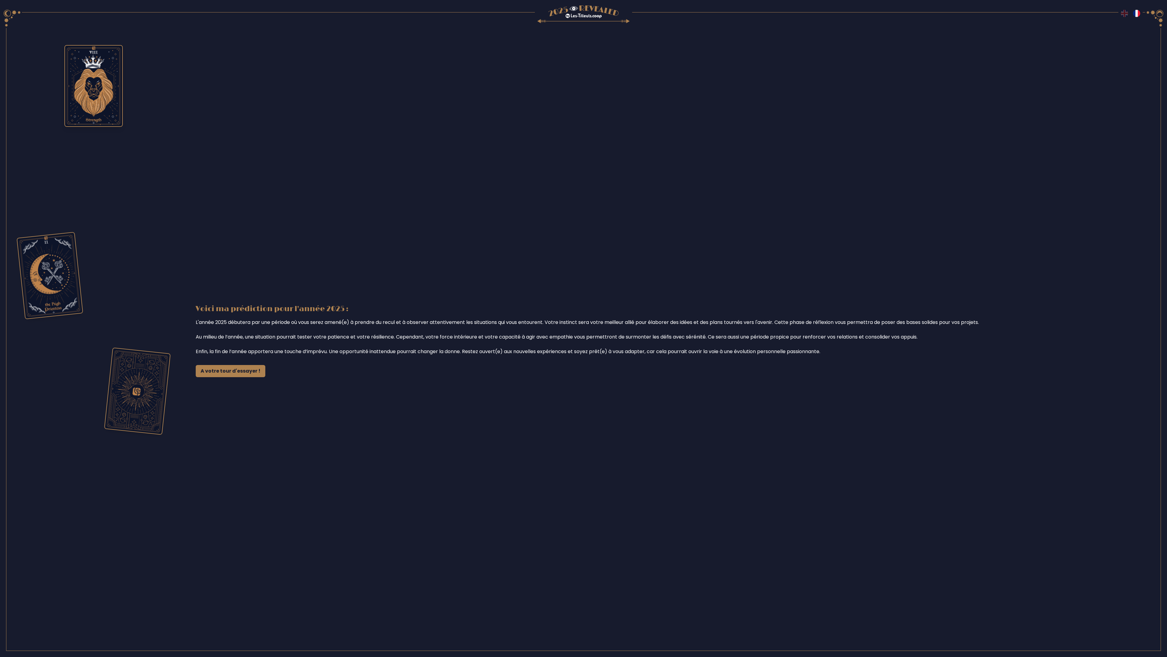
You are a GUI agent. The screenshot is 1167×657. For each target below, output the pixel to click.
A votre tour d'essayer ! (230, 370)
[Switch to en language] (1124, 13)
